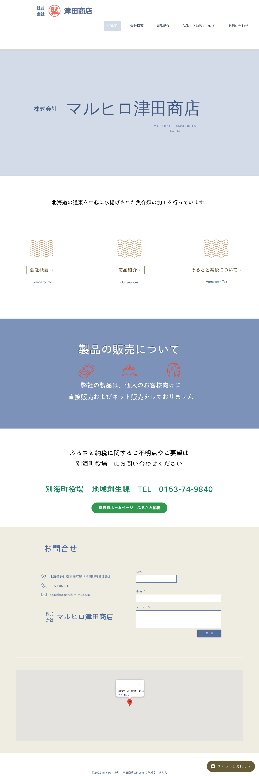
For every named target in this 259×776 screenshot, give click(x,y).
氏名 (139, 571)
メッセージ (143, 607)
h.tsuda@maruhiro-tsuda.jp (70, 594)
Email (139, 591)
